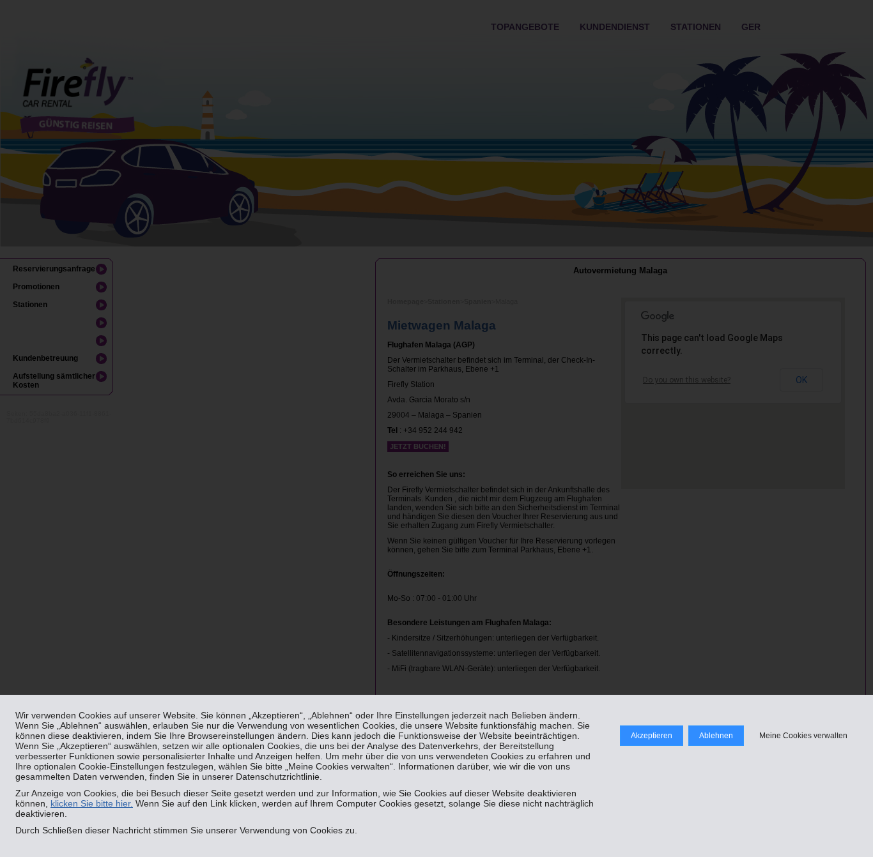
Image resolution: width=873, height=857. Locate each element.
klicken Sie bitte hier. (91, 803)
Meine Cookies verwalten (803, 735)
